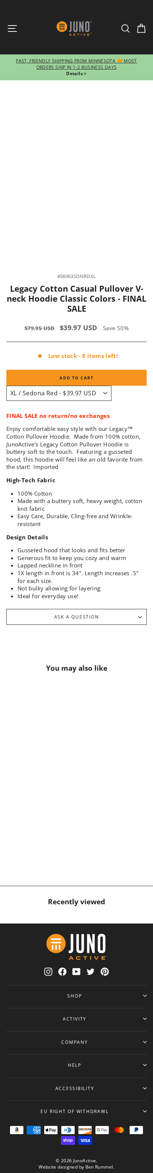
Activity (75, 1019)
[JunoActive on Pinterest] (105, 971)
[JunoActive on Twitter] (91, 971)
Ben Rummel (99, 1167)
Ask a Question (76, 617)
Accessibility (74, 1088)
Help (74, 1065)
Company (74, 1042)
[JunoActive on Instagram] (48, 971)
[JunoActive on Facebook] (62, 971)
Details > (76, 73)
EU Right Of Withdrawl (74, 1111)
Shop (74, 996)
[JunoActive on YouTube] (76, 971)
